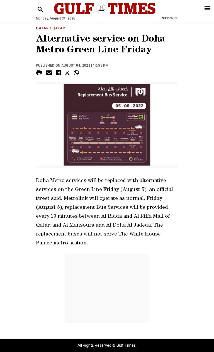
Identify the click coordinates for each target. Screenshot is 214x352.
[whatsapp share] (77, 73)
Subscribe (170, 18)
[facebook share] (58, 73)
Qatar (42, 28)
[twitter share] (67, 72)
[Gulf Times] (104, 13)
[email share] (49, 73)
